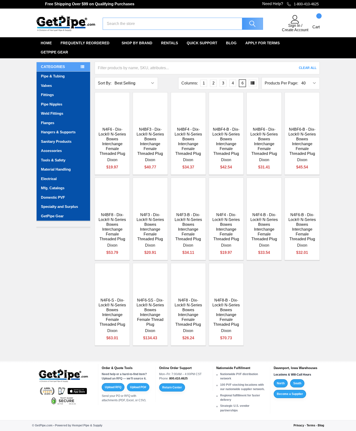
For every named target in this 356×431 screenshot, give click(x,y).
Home (46, 43)
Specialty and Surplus (59, 206)
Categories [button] (53, 67)
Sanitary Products (56, 141)
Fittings (47, 95)
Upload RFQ (113, 387)
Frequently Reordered (85, 43)
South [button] (297, 383)
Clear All (308, 68)
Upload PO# (138, 387)
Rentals (169, 43)
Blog (231, 43)
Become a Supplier (290, 394)
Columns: (189, 83)
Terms (311, 425)
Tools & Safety (53, 160)
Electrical (49, 179)
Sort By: (104, 83)
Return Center (172, 387)
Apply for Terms (262, 43)
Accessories (51, 151)
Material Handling (56, 169)
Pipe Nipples (51, 104)
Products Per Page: (281, 83)
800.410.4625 (178, 378)
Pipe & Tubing (53, 76)
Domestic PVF (53, 197)
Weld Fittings (52, 113)
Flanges (47, 123)
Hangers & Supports (58, 132)
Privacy (299, 425)
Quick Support (202, 43)
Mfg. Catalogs (52, 188)
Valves (46, 85)
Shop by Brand (137, 43)
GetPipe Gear (54, 52)
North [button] (281, 383)
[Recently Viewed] (275, 24)
